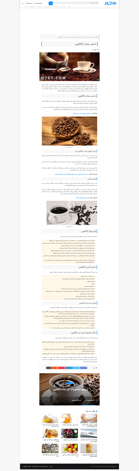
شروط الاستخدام (35, 466)
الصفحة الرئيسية (38, 3)
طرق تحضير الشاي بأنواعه (82, 197)
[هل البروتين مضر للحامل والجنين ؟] (69, 418)
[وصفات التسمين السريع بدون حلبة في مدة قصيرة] (50, 418)
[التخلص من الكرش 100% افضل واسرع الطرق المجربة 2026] (88, 418)
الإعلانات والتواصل (27, 466)
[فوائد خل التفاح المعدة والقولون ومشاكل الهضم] (88, 448)
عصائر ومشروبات (67, 383)
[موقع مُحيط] (110, 3)
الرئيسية (93, 37)
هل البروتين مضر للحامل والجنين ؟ (70, 424)
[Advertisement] (69, 20)
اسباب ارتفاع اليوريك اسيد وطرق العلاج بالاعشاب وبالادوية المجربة (71, 174)
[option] (67, 389)
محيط (82, 84)
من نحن (51, 466)
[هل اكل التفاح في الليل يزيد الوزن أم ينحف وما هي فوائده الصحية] (69, 448)
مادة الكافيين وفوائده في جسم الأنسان (82, 113)
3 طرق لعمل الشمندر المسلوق (70, 439)
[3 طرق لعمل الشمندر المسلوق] (69, 433)
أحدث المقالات (29, 3)
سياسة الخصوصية (44, 466)
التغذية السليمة (75, 37)
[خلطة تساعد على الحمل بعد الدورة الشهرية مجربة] (88, 433)
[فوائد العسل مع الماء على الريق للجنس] (50, 433)
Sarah (98, 49)
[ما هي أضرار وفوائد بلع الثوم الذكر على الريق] (50, 448)
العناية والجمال (85, 37)
